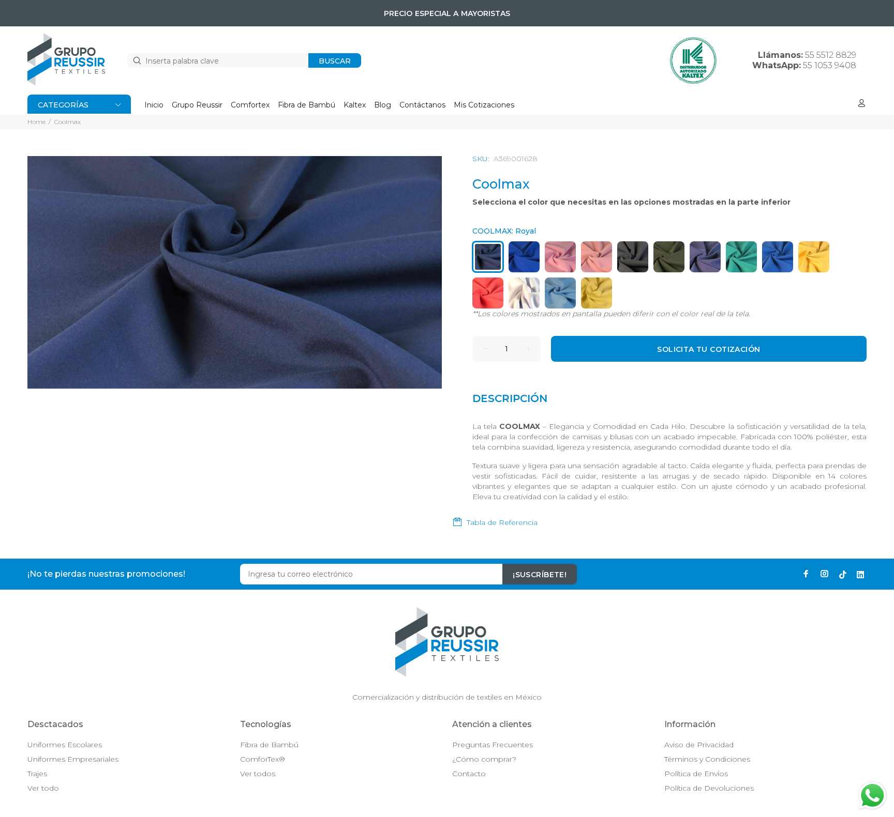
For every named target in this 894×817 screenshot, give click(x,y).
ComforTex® (262, 759)
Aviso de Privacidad (699, 744)
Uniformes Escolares (64, 744)
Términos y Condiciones (707, 759)
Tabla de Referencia (502, 522)
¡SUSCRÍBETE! (540, 574)
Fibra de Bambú (269, 744)
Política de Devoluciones (709, 788)
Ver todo (43, 788)
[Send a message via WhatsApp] (872, 795)
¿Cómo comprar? (484, 759)
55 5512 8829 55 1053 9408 (804, 60)
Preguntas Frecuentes (492, 744)
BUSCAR (335, 61)
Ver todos (257, 773)
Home (36, 122)
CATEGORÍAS (63, 105)
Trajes (37, 773)
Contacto (469, 773)
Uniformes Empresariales (72, 759)
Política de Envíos (696, 773)
